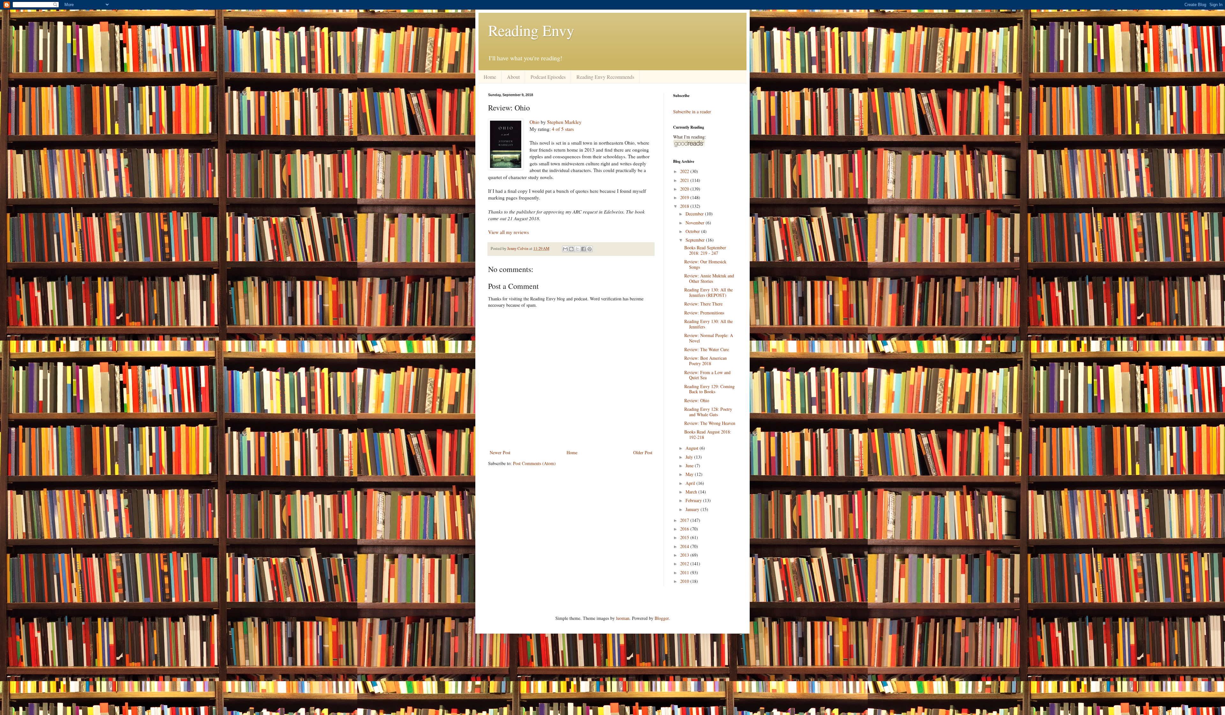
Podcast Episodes (548, 76)
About (513, 76)
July (690, 457)
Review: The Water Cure (706, 349)
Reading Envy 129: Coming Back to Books (709, 389)
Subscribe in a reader (692, 112)
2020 (685, 189)
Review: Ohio (696, 400)
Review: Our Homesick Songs (705, 264)
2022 (685, 171)
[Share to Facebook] (583, 249)
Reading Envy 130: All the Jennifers (708, 324)
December (695, 214)
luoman (622, 618)
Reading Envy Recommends (605, 76)
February (694, 500)
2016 (685, 529)
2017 (685, 520)
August (693, 448)
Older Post (642, 452)
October (693, 231)
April (691, 483)
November (696, 223)
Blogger (662, 618)
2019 (685, 197)
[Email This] (565, 249)
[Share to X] (577, 249)
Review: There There (703, 304)
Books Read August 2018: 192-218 (707, 434)
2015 (685, 537)
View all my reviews (508, 232)
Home (490, 76)
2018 (685, 206)
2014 (685, 546)
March (692, 492)
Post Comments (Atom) (534, 463)
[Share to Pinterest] (589, 249)
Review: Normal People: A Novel (708, 338)
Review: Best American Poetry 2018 (705, 360)
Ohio (534, 122)
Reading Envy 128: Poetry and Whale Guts (708, 412)
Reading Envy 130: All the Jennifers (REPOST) (708, 292)
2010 (685, 581)
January (693, 509)
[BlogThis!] (571, 249)
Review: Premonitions (704, 313)
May (690, 474)
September (696, 240)
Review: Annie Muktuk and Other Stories (709, 278)
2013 (685, 555)
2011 (685, 572)
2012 (685, 564)
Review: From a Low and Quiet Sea (707, 375)
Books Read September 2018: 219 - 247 (705, 250)
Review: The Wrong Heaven (709, 423)
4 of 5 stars (563, 129)
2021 (685, 180)
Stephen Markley (564, 122)
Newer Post (500, 452)
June (690, 466)
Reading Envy (531, 30)
